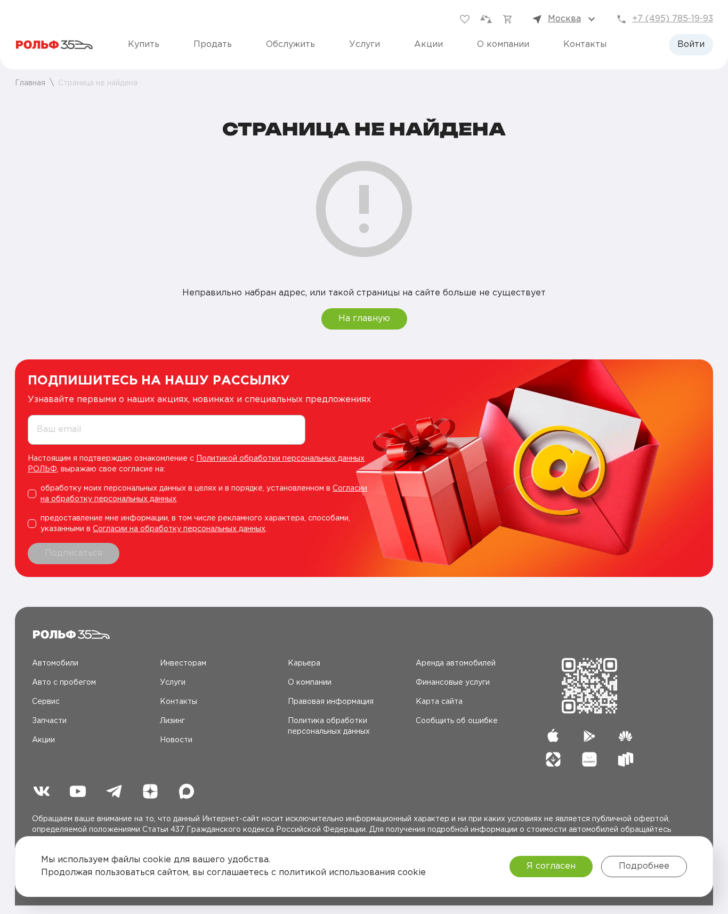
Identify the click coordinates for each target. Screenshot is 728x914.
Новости (176, 740)
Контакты (584, 45)
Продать (212, 45)
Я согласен (551, 866)
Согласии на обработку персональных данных (179, 529)
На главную (364, 319)
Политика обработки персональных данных (329, 726)
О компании (503, 45)
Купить (143, 45)
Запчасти (49, 721)
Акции (428, 45)
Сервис (46, 702)
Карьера (304, 663)
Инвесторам (183, 663)
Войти (691, 45)
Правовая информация (331, 702)
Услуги (364, 45)
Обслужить (290, 45)
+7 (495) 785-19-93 (672, 19)
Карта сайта (439, 702)
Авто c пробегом (64, 682)
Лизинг (172, 721)
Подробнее (644, 866)
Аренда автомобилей (456, 663)
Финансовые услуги (453, 682)
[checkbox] (203, 493)
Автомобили (55, 663)
